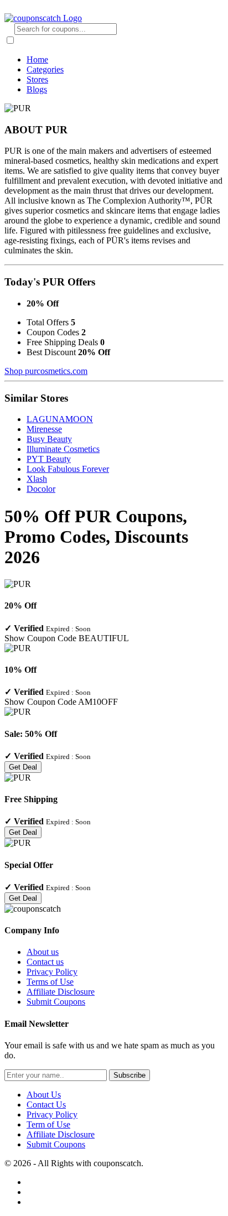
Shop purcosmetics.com (45, 371)
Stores (37, 79)
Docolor (41, 488)
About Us (44, 1094)
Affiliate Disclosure (61, 991)
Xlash (37, 479)
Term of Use (48, 1124)
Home (37, 59)
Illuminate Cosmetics (63, 449)
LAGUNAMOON (60, 419)
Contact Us (46, 1104)
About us (43, 952)
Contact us (45, 961)
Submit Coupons (56, 1001)
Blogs (37, 89)
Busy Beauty (49, 439)
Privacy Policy (52, 971)
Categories (45, 69)
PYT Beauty (49, 459)
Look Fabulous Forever (68, 469)
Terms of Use (50, 981)
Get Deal (23, 767)
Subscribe (129, 1075)
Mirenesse (44, 429)
